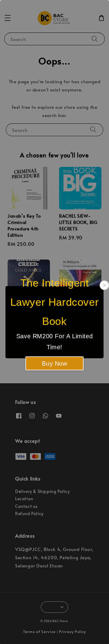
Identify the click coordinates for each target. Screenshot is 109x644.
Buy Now (54, 363)
